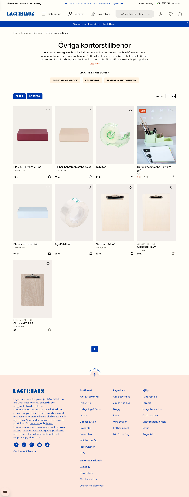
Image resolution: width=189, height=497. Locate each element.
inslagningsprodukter (51, 430)
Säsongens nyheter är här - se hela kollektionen (94, 24)
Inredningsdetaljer (24, 426)
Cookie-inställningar (25, 451)
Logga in (85, 466)
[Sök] (149, 14)
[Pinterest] (24, 444)
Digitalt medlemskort (92, 485)
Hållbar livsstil (121, 427)
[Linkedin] (39, 444)
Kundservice (150, 396)
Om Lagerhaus (121, 396)
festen (49, 423)
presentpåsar (30, 430)
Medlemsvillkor (88, 479)
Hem (15, 33)
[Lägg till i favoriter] (48, 110)
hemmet (35, 423)
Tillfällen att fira (88, 440)
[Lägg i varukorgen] (49, 176)
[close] (187, 23)
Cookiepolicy (150, 415)
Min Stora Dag (121, 434)
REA (82, 452)
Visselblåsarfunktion (154, 421)
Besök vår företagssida (111, 3)
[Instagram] (31, 444)
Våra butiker (12, 3)
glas (62, 426)
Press (116, 415)
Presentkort (87, 434)
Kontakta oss (26, 3)
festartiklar (25, 433)
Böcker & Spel (88, 421)
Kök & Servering (89, 396)
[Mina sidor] (161, 14)
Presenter (85, 427)
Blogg (116, 409)
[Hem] (21, 14)
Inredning (26, 33)
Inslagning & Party (90, 409)
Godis (83, 415)
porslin (17, 430)
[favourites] (171, 14)
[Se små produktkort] (174, 96)
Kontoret (38, 33)
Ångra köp (148, 434)
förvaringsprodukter (47, 426)
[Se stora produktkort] (167, 96)
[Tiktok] (47, 444)
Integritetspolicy (152, 409)
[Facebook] (16, 444)
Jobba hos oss (121, 402)
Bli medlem (86, 472)
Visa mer (95, 63)
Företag (37, 3)
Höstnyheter (87, 446)
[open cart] (180, 14)
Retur (146, 427)
